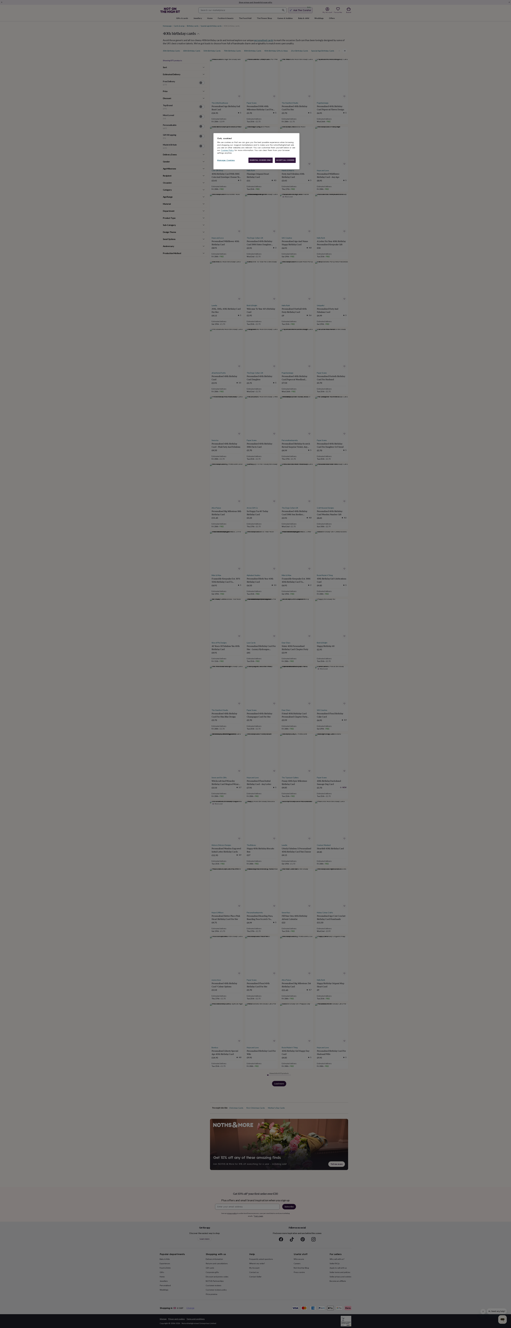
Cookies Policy (227, 150)
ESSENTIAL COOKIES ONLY (260, 160)
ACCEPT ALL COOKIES (285, 160)
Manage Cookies (226, 160)
